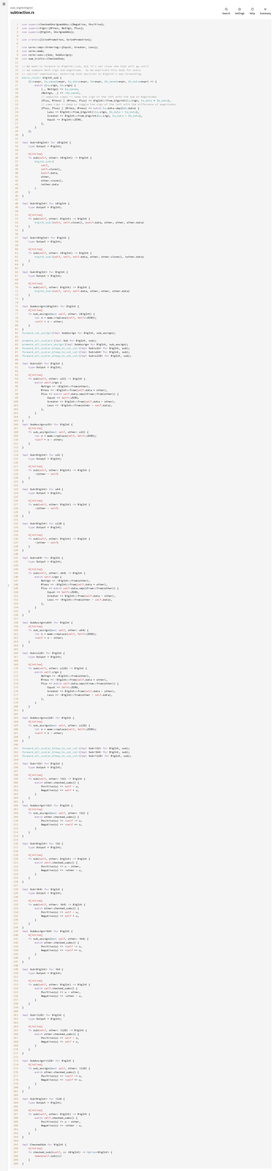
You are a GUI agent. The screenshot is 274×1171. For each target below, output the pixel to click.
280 (15, 1087)
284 (15, 1102)
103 (15, 413)
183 (15, 717)
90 (16, 363)
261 (15, 1015)
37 (16, 161)
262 (15, 1018)
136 (15, 538)
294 (15, 1140)
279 (15, 1083)
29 (16, 131)
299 (15, 1159)
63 (16, 260)
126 (15, 500)
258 (15, 1003)
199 (15, 778)
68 (16, 279)
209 (15, 816)
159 (15, 626)
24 (16, 112)
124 (15, 493)
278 (15, 1079)
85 (16, 344)
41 (16, 176)
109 (15, 435)
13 (16, 70)
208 (15, 813)
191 (15, 748)
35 (16, 153)
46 (16, 195)
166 (15, 653)
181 (15, 710)
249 (15, 969)
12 (16, 66)
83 (16, 336)
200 (15, 782)
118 (15, 470)
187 (15, 733)
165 (15, 649)
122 (15, 485)
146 (15, 576)
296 (15, 1148)
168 (15, 660)
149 (15, 588)
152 (15, 599)
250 (15, 973)
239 (15, 931)
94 (16, 378)
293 (15, 1136)
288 (15, 1117)
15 (16, 77)
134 (15, 531)
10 (16, 58)
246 (15, 957)
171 (15, 672)
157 (15, 618)
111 (15, 443)
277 (15, 1075)
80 (16, 325)
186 (15, 729)
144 (15, 569)
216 (15, 843)
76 (16, 310)
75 (16, 306)
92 (16, 371)
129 (15, 512)
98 (16, 393)
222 (15, 866)
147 (15, 580)
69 (16, 283)
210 (15, 820)
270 (15, 1049)
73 (16, 298)
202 (15, 790)
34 (16, 150)
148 (15, 584)
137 (15, 542)
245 (15, 954)
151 (15, 595)
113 (15, 451)
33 (16, 146)
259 (15, 1007)
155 (15, 611)
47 (16, 199)
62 (16, 256)
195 (15, 763)
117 (15, 466)
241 (15, 938)
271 (15, 1053)
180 (15, 706)
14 (16, 73)
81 (16, 329)
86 (16, 348)
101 (15, 405)
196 (15, 767)
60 (16, 249)
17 (16, 85)
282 (15, 1095)
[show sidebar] (4, 4)
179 (15, 702)
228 (15, 889)
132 (15, 523)
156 (15, 614)
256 (15, 995)
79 (16, 321)
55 (16, 230)
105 (15, 420)
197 (15, 771)
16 (16, 81)
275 (15, 1068)
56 (16, 233)
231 (15, 900)
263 (15, 1022)
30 (16, 134)
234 (15, 912)
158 (15, 622)
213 (15, 832)
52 (16, 218)
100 (15, 401)
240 (15, 935)
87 (16, 352)
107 (15, 428)
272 (15, 1056)
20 (16, 96)
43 (16, 184)
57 (16, 237)
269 (15, 1045)
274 (15, 1064)
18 (16, 89)
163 (15, 641)
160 (15, 630)
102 (15, 409)
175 (15, 687)
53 (16, 222)
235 (15, 915)
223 (15, 870)
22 (16, 104)
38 (16, 165)
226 (15, 881)
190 (15, 744)
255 (15, 992)
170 (15, 668)
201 (15, 786)
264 (15, 1026)
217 (15, 847)
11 (16, 62)
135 (15, 534)
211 (15, 824)
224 (15, 874)
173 (15, 679)
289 (15, 1121)
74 (16, 302)
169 (15, 664)
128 (15, 508)
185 (15, 725)
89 (16, 359)
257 (15, 999)
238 (15, 927)
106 (15, 424)
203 (15, 794)
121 (15, 481)
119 (15, 473)
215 (15, 839)
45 (16, 192)
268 (15, 1041)
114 (15, 454)
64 (16, 264)
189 (15, 740)
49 (16, 207)
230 (15, 896)
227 (15, 885)
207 (15, 809)
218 (15, 851)
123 (15, 489)
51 (16, 214)
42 (16, 180)
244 (15, 950)
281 (15, 1091)
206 (15, 805)
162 (15, 637)
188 (15, 736)
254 (15, 988)
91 (16, 367)
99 (16, 397)
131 (15, 519)
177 (15, 694)
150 (15, 592)
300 (15, 1163)
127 (15, 504)
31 (16, 138)
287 (15, 1114)
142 (15, 561)
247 (15, 961)
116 (15, 462)
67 (16, 275)
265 (15, 1030)
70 (16, 287)
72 (16, 294)
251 (15, 976)
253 (15, 984)
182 (15, 714)
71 (16, 291)
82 (16, 333)
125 (15, 496)
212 (15, 828)
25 (16, 115)
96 (16, 386)
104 (15, 416)
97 (16, 390)
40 (16, 172)
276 (15, 1072)
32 (16, 142)
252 (15, 980)
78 (16, 317)
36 (16, 157)
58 (16, 241)
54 (16, 226)
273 (15, 1060)
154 (15, 607)
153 (15, 603)
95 (16, 382)
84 (16, 340)
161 (15, 634)
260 (15, 1011)
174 (15, 683)
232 (15, 904)
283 (15, 1098)
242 (15, 942)
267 (15, 1037)
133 (15, 527)
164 (15, 645)
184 (15, 721)
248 (15, 965)
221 (15, 862)
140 (15, 553)
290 (15, 1125)
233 (15, 908)
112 (15, 447)
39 (16, 169)
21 (16, 100)
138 (15, 546)
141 (15, 557)
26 (16, 119)
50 (16, 211)
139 (15, 550)
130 (15, 515)
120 (15, 477)
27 (16, 123)
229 (15, 893)
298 (15, 1156)
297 (15, 1152)
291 (15, 1129)
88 (16, 355)
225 (15, 877)
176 (15, 691)
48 (16, 203)
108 (15, 432)
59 (16, 245)
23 (16, 108)
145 (15, 573)
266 (15, 1034)
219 (15, 855)
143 (15, 565)
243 (15, 946)
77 (16, 313)
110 (15, 439)
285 (15, 1106)
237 (15, 923)
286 (15, 1110)
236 (15, 919)
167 (15, 656)
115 (15, 458)
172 (15, 675)
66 (16, 272)
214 (15, 835)
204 (15, 797)
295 (15, 1144)
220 (15, 858)
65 (16, 268)
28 (16, 127)
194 (15, 759)
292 (15, 1133)
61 (16, 252)
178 (15, 698)
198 (15, 774)
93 (16, 374)
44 (16, 188)
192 (15, 752)
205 (15, 801)
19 (16, 92)
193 (15, 755)
